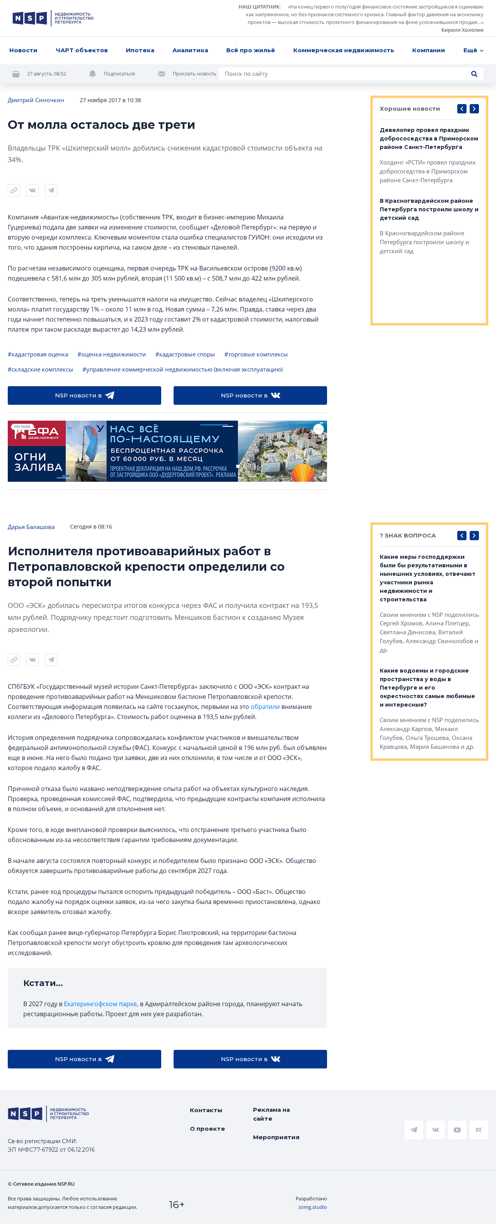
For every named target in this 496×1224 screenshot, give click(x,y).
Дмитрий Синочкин (36, 100)
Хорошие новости (410, 108)
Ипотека (140, 50)
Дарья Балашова (31, 527)
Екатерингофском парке (100, 1004)
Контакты (206, 1110)
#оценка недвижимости (112, 354)
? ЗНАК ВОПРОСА (408, 535)
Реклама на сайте (271, 1114)
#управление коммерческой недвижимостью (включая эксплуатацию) (182, 369)
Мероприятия (276, 1137)
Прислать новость (195, 73)
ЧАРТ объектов (82, 50)
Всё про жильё (250, 50)
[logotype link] (53, 18)
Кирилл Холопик (462, 29)
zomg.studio (312, 1206)
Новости (23, 50)
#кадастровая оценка (38, 354)
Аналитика (190, 50)
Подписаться (119, 73)
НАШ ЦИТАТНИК (259, 6)
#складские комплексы (40, 369)
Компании (428, 50)
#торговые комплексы (256, 354)
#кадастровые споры (185, 354)
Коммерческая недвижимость (343, 50)
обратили (265, 706)
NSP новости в (78, 395)
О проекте (207, 1128)
